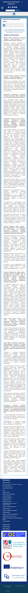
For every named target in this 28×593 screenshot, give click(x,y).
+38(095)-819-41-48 (6, 503)
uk (21, 1)
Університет (10, 29)
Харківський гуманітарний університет (11, 3)
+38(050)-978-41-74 (6, 516)
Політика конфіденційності (20, 585)
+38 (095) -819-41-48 (6, 499)
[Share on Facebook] (1, 477)
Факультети (16, 29)
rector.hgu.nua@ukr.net (7, 495)
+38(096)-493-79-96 (6, 526)
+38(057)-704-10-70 (6, 492)
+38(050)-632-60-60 (6, 521)
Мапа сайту (8, 591)
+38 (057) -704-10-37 (6, 504)
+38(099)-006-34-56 (6, 512)
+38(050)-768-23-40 (6, 508)
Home (6, 29)
